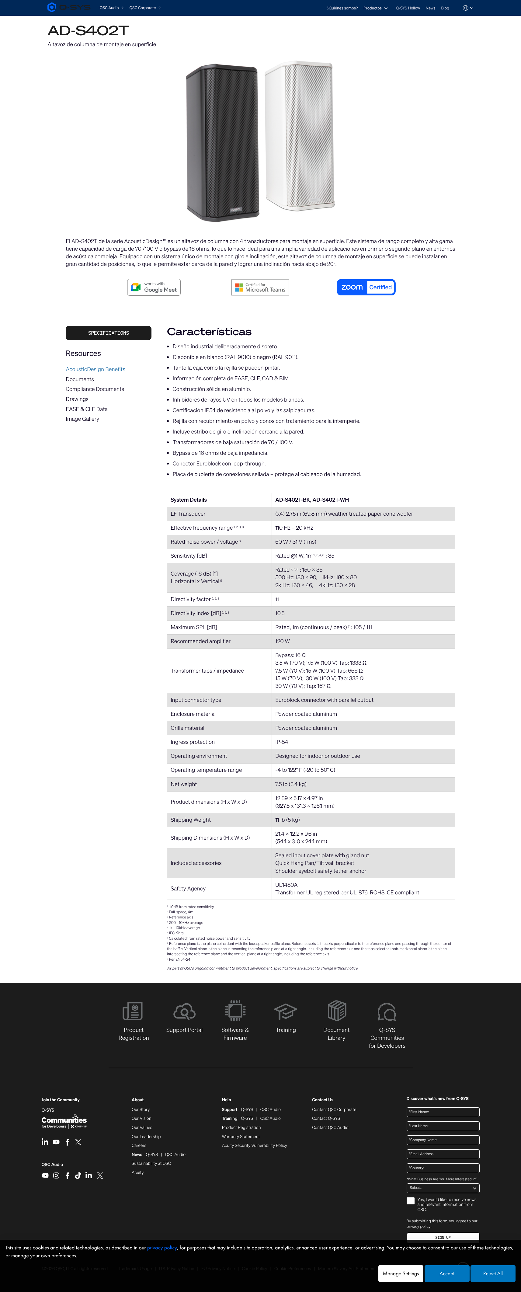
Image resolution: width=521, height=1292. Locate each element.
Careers (139, 1146)
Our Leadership (146, 1137)
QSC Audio (52, 1166)
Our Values (142, 1128)
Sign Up (442, 1237)
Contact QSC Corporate (334, 1110)
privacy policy (419, 1226)
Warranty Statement (241, 1137)
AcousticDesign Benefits (95, 369)
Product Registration (241, 1128)
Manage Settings (401, 1273)
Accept (446, 1273)
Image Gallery (82, 419)
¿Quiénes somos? (342, 8)
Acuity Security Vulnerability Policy (254, 1146)
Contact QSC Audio (330, 1128)
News (431, 8)
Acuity (138, 1173)
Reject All (493, 1273)
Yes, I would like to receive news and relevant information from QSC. (447, 1205)
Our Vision (141, 1119)
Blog (445, 8)
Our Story (141, 1110)
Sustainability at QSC (151, 1164)
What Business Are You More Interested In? (442, 1179)
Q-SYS (48, 1110)
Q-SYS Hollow (408, 8)
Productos (372, 8)
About (138, 1100)
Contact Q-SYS (326, 1118)
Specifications (108, 332)
